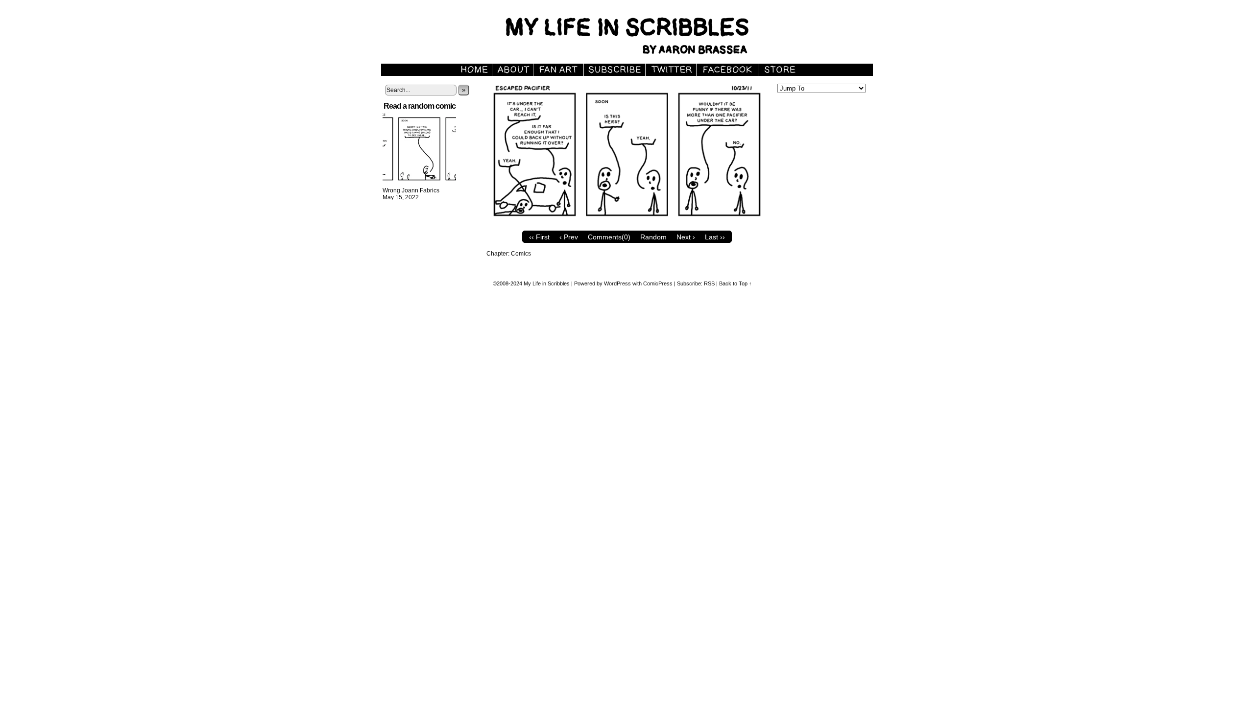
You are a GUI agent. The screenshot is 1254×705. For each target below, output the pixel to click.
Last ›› (715, 237)
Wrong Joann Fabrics (411, 190)
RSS (709, 283)
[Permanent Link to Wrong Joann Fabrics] (419, 183)
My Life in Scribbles (638, 34)
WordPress (617, 283)
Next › (685, 237)
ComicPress (658, 283)
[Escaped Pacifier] (627, 224)
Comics (521, 253)
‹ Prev (568, 237)
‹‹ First (539, 237)
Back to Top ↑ (735, 283)
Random (653, 237)
